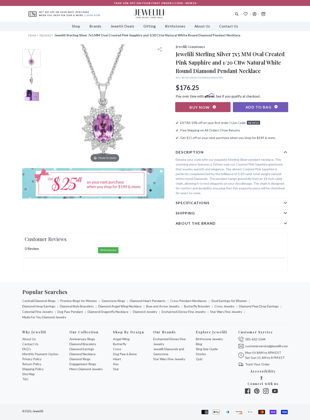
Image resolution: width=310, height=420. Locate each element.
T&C (25, 379)
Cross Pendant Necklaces (188, 301)
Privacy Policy (32, 359)
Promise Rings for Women (78, 301)
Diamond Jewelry (145, 312)
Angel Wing (121, 339)
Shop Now (93, 15)
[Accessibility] (261, 378)
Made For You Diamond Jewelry (44, 317)
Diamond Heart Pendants (148, 301)
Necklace (45, 35)
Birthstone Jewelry (209, 339)
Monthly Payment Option (40, 354)
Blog (199, 344)
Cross (117, 349)
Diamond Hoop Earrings (38, 306)
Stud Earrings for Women (229, 301)
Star (116, 369)
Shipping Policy (33, 369)
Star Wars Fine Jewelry (226, 312)
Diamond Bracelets (82, 344)
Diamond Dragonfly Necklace (108, 312)
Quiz (199, 359)
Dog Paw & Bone (125, 354)
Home (32, 35)
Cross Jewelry (224, 306)
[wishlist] (245, 14)
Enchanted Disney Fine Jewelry (184, 312)
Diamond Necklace (82, 354)
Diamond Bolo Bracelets (77, 306)
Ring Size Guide (207, 349)
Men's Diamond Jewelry (86, 369)
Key (116, 364)
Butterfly (119, 344)
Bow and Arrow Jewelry (163, 306)
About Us (29, 339)
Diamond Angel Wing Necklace (120, 306)
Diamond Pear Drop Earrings (259, 306)
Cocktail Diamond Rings (39, 301)
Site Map (28, 374)
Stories (201, 354)
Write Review (108, 250)
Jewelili (37, 411)
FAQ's (26, 349)
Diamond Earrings (81, 349)
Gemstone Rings (113, 301)
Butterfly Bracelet (197, 306)
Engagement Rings (82, 364)
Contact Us (30, 344)
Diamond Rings (80, 359)
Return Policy (31, 364)
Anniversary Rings (82, 339)
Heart (117, 359)
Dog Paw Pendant (70, 312)
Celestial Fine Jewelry (37, 312)
